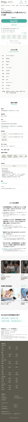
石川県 (17, 361)
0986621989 (4, 183)
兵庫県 (10, 372)
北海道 (3, 346)
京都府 (17, 372)
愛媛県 (10, 381)
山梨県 (10, 363)
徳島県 (17, 380)
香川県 (3, 381)
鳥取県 (3, 378)
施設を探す (3, 343)
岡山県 (17, 378)
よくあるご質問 (4, 406)
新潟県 (3, 361)
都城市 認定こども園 (14, 318)
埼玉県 (17, 354)
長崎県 (17, 385)
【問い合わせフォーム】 (7, 248)
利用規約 (15, 404)
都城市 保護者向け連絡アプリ (16, 320)
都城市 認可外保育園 (5, 320)
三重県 (3, 368)
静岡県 (17, 367)
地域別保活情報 (4, 397)
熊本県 (3, 387)
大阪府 (3, 372)
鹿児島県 (3, 389)
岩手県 (17, 346)
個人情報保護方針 (4, 408)
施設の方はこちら (17, 413)
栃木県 (17, 355)
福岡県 (3, 385)
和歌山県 (17, 374)
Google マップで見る (4, 127)
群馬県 (3, 357)
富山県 (10, 361)
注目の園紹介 (4, 399)
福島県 (3, 350)
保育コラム (3, 394)
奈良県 (10, 374)
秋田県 (10, 348)
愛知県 (3, 367)
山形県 (17, 348)
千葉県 (3, 355)
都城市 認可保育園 (5, 318)
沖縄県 (10, 389)
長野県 (17, 363)
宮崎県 (17, 387)
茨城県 (10, 355)
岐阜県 (10, 367)
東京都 (3, 354)
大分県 (10, 387)
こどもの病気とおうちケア (18, 397)
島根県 (10, 378)
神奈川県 (10, 354)
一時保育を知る (16, 395)
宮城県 (3, 348)
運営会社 (15, 406)
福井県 (3, 363)
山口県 (10, 380)
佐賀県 (10, 385)
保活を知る (3, 395)
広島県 (3, 380)
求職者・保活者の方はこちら (6, 413)
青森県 (10, 346)
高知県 (17, 381)
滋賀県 (3, 374)
